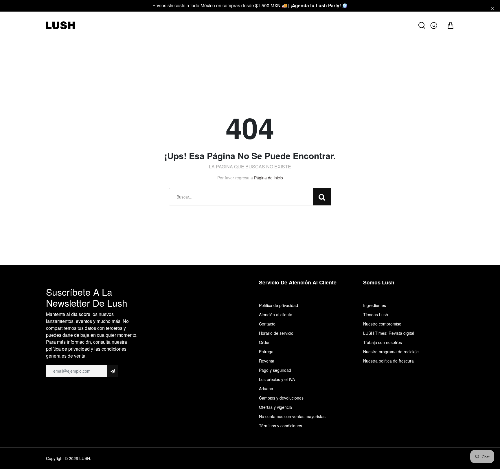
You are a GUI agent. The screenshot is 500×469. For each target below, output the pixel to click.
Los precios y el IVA (277, 379)
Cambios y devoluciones (281, 398)
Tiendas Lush (375, 314)
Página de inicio (268, 178)
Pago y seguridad (275, 370)
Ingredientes (374, 305)
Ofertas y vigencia (275, 407)
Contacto (267, 324)
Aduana (266, 388)
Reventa (266, 361)
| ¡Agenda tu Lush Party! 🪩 (318, 5)
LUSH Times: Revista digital (388, 333)
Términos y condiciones (280, 425)
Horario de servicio (276, 333)
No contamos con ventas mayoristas (292, 416)
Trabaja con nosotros (382, 342)
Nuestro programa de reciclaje (391, 351)
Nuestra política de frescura (388, 361)
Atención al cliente (275, 314)
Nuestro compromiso (382, 324)
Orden (265, 342)
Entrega (266, 351)
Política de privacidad (278, 305)
